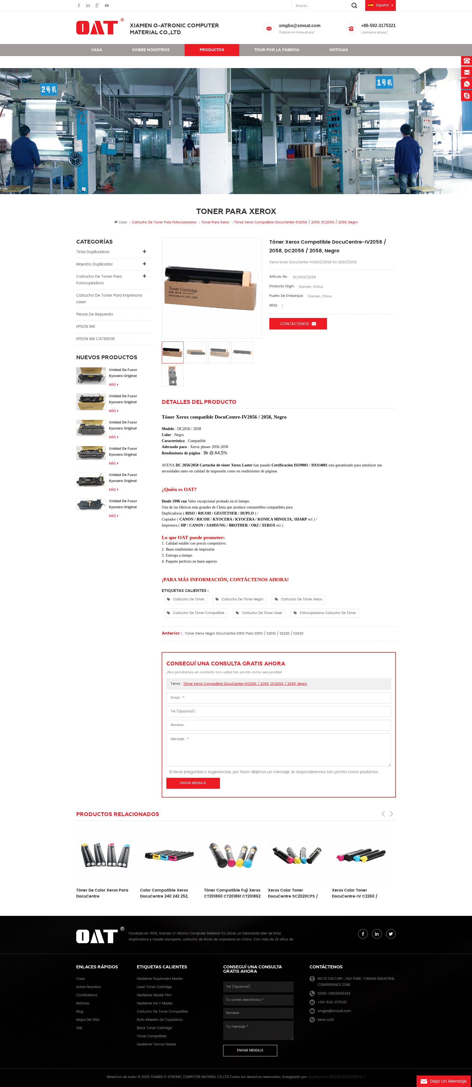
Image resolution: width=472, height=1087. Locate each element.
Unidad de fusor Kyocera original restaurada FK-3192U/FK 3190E (123, 426)
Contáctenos (106, 62)
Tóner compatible (151, 1036)
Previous (383, 814)
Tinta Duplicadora (92, 252)
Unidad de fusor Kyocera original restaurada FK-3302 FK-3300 (126, 399)
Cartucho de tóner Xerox (301, 599)
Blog (79, 1011)
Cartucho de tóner (188, 599)
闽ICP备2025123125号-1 (347, 1077)
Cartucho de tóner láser (262, 613)
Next (391, 814)
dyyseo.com (318, 1077)
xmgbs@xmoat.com (299, 25)
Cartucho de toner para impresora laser (109, 298)
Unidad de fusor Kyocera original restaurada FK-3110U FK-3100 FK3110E (127, 504)
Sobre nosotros (151, 50)
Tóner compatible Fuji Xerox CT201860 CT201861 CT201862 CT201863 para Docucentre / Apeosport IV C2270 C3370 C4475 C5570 (172, 893)
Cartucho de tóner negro (242, 599)
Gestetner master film (154, 995)
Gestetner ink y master (155, 1003)
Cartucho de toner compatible (162, 1011)
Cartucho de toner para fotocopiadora (99, 279)
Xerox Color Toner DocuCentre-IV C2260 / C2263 (294, 893)
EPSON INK (85, 326)
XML (79, 1028)
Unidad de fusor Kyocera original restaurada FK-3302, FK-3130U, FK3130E (126, 478)
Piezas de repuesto (94, 314)
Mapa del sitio (87, 1019)
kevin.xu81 (326, 1019)
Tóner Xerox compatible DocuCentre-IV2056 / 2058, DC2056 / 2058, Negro (245, 683)
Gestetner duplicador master (160, 978)
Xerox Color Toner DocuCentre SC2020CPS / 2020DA (233, 893)
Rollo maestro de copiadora (159, 1019)
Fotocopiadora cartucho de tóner (328, 613)
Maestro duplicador (94, 264)
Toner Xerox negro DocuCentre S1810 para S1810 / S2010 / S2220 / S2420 (244, 633)
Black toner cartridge (154, 1028)
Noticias (338, 50)
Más (112, 384)
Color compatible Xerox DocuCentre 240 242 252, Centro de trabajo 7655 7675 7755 (108, 893)
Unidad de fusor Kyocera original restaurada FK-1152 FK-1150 (129, 373)
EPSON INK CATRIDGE (95, 339)
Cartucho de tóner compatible (198, 613)
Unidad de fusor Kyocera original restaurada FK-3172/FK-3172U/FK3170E (130, 452)
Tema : (239, 683)
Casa (96, 50)
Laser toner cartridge (154, 987)
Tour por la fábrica (276, 50)
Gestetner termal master (156, 1044)
